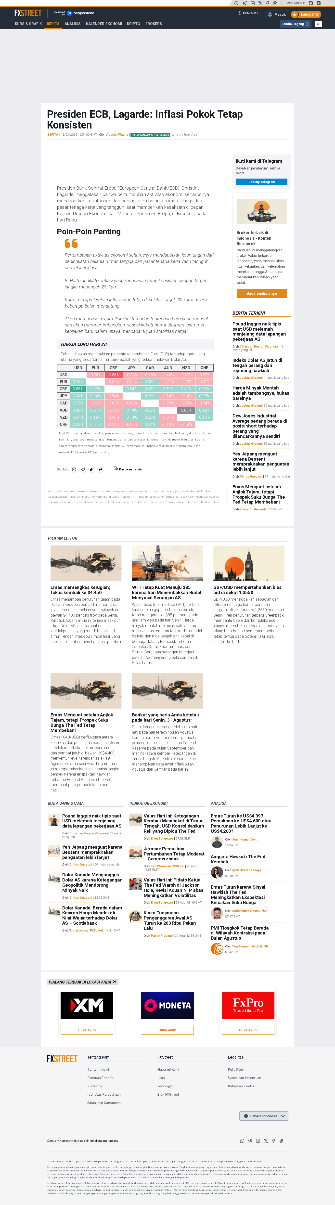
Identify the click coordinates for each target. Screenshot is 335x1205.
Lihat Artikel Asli (184, 134)
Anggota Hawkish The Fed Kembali (238, 859)
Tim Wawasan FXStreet (86, 930)
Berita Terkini (248, 313)
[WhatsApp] (236, 3)
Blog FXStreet (168, 1094)
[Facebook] (267, 3)
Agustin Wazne (117, 134)
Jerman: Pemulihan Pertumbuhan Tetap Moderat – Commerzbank (174, 854)
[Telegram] (244, 3)
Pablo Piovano (162, 935)
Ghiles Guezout (251, 476)
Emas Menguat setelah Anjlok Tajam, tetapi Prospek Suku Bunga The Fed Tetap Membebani (258, 494)
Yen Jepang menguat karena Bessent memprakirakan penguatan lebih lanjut (260, 461)
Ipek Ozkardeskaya (246, 870)
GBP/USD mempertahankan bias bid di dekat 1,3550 (247, 589)
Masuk (280, 14)
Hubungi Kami (168, 1069)
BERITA (52, 134)
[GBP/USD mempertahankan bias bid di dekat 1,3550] (248, 563)
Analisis (72, 24)
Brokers (153, 24)
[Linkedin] (253, 3)
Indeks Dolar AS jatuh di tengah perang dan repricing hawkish (257, 365)
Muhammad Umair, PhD (249, 911)
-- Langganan (308, 14)
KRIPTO (133, 24)
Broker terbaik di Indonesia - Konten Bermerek (254, 238)
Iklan (161, 1077)
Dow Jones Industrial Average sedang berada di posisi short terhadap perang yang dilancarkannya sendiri (259, 426)
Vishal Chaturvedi (253, 509)
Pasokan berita (130, 469)
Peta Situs (236, 1069)
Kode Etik (95, 1086)
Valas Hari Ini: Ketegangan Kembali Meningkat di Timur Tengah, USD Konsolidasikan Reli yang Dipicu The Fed (174, 823)
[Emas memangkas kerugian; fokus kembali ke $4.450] (86, 563)
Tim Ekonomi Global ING (250, 946)
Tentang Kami (98, 1057)
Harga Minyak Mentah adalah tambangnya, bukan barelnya (260, 393)
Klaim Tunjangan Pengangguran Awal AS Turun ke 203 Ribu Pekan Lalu (170, 920)
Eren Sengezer (162, 838)
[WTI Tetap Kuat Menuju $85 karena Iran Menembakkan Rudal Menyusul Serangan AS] (167, 563)
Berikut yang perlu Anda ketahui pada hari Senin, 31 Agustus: (165, 717)
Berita (53, 24)
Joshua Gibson (251, 377)
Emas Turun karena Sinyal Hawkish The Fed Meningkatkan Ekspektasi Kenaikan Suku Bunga (238, 894)
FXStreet (22, 10)
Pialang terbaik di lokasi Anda (81, 982)
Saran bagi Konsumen (104, 1103)
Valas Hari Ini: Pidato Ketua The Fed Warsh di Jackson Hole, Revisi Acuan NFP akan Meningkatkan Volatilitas (173, 887)
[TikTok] (275, 3)
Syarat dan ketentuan (244, 1077)
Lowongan (165, 1086)
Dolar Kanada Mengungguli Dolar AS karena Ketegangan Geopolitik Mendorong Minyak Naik (92, 882)
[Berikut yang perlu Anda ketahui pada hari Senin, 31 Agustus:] (167, 691)
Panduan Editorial (100, 1077)
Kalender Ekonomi (104, 24)
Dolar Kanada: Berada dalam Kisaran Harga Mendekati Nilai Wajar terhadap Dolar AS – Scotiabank (92, 915)
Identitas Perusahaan (104, 1094)
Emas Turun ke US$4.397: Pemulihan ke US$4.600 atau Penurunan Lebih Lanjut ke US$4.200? (241, 823)
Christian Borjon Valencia (259, 346)
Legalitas (236, 1057)
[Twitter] (260, 3)
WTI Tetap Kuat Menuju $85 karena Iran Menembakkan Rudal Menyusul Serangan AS (166, 592)
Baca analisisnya (261, 293)
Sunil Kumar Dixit (245, 839)
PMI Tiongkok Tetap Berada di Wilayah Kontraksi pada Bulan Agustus (240, 933)
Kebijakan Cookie (241, 1086)
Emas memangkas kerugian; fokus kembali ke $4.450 (80, 589)
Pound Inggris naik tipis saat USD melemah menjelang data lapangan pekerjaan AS (259, 331)
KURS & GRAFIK (28, 24)
